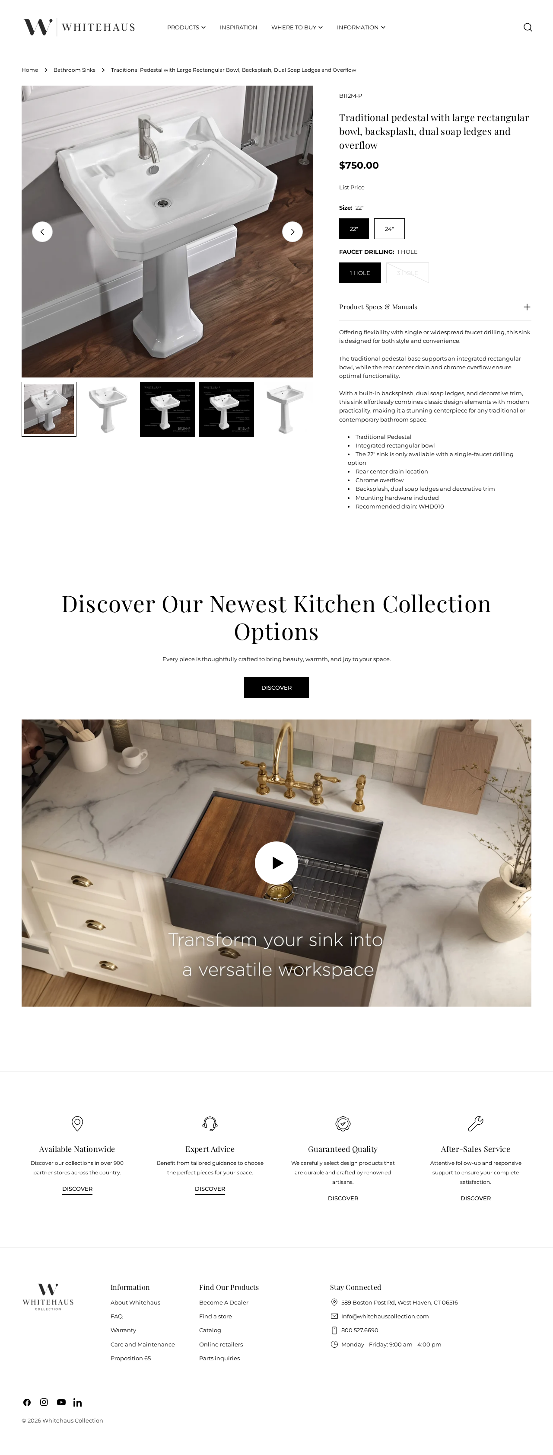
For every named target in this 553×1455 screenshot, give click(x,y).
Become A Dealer (223, 1302)
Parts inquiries (219, 1358)
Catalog (210, 1330)
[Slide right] (292, 231)
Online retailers (221, 1344)
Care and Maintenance (143, 1344)
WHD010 (431, 506)
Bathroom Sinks (74, 70)
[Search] (528, 27)
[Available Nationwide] (77, 1123)
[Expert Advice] (210, 1123)
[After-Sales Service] (475, 1123)
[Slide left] (42, 231)
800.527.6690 (359, 1330)
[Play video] (276, 863)
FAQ (117, 1316)
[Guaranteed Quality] (343, 1123)
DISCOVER (276, 687)
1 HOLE (360, 272)
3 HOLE (413, 276)
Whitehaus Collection (72, 1420)
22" (354, 228)
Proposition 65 (131, 1358)
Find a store (215, 1316)
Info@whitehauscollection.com (385, 1316)
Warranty (123, 1330)
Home (30, 70)
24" (389, 228)
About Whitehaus (135, 1302)
